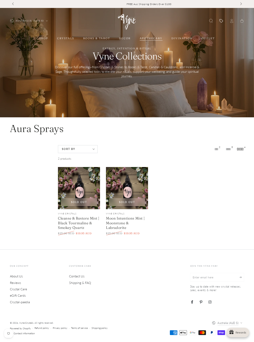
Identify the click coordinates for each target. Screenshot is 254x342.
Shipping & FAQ (80, 283)
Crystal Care (18, 289)
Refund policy (42, 327)
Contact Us (77, 276)
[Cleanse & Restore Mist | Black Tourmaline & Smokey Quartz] (79, 188)
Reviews (15, 283)
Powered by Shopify (20, 328)
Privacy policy (60, 327)
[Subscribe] (242, 277)
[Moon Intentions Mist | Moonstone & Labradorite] (127, 188)
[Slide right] (240, 4)
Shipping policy (99, 327)
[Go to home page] (127, 20)
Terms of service (79, 327)
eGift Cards (18, 295)
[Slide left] (13, 4)
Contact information (24, 333)
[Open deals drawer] (221, 21)
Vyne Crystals (26, 322)
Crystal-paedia (20, 302)
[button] (211, 21)
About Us (16, 276)
